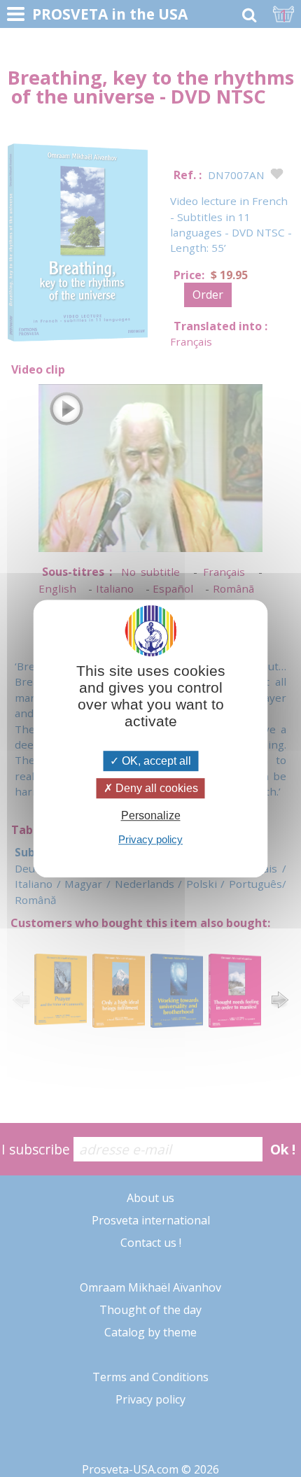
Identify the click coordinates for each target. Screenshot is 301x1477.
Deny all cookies (155, 788)
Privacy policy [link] (150, 839)
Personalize (151, 815)
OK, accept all (155, 761)
